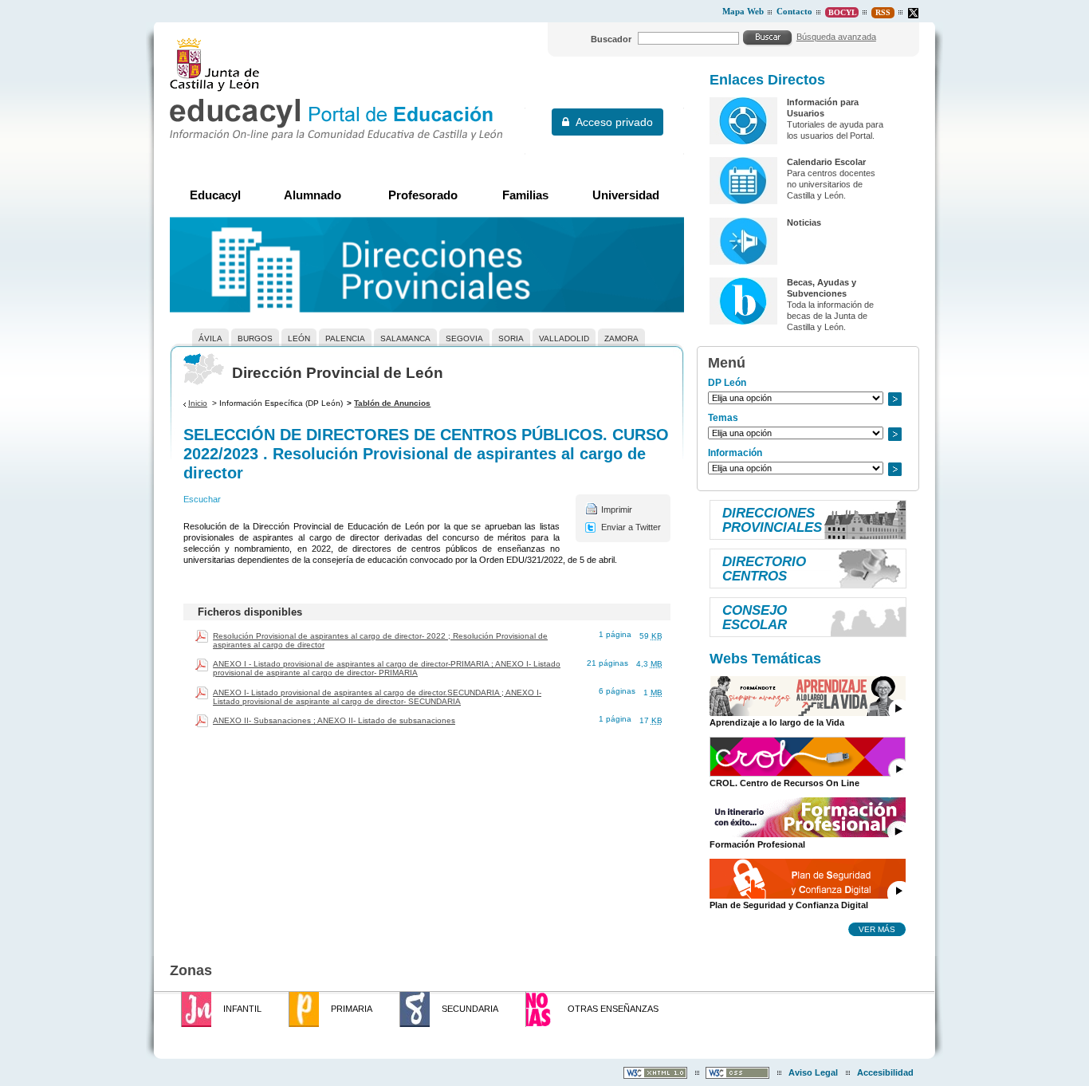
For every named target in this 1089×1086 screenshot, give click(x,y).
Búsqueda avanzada (836, 36)
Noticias (804, 222)
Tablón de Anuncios (392, 403)
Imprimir (616, 509)
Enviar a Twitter (631, 527)
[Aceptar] (767, 37)
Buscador (611, 39)
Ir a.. (894, 399)
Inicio (197, 403)
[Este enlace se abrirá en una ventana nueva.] (913, 13)
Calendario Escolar (826, 162)
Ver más (877, 929)
